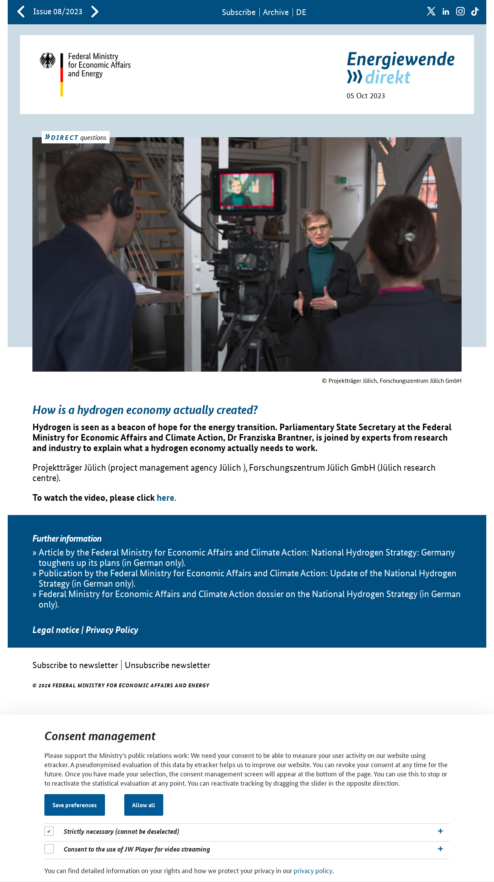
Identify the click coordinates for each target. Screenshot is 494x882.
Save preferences (74, 805)
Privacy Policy (112, 629)
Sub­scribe (238, 12)
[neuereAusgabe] (95, 12)
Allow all (143, 805)
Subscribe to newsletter (75, 665)
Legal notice (56, 629)
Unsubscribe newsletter (167, 665)
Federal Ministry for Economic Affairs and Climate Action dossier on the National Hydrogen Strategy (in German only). (250, 599)
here (165, 497)
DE (301, 12)
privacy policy (313, 870)
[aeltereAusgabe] (21, 12)
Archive (276, 12)
